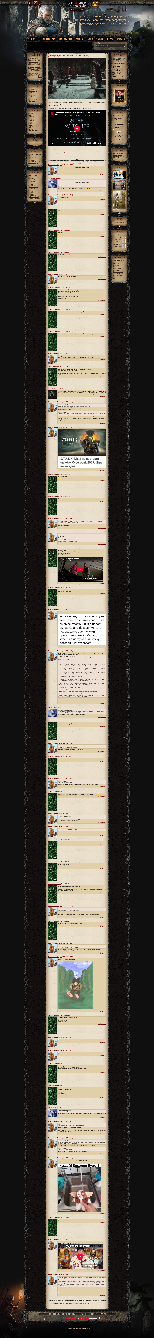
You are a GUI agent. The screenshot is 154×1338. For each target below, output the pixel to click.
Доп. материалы (33, 130)
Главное (31, 89)
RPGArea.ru (116, 263)
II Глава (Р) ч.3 (33, 192)
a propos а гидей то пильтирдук (66, 959)
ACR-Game (116, 277)
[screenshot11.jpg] (119, 210)
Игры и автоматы (34, 99)
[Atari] (80, 1319)
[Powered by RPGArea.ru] (106, 1319)
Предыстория (33, 98)
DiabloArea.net (117, 267)
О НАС (49, 1314)
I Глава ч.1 (32, 180)
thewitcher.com (116, 65)
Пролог (31, 113)
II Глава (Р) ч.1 (33, 190)
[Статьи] (125, 238)
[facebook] (125, 9)
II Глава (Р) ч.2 (33, 191)
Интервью (32, 95)
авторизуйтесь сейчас (61, 1301)
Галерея (79, 39)
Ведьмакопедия (48, 39)
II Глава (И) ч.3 (33, 188)
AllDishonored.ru (118, 273)
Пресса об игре (33, 157)
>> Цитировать (102, 174)
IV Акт (30, 125)
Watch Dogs (116, 278)
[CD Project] (70, 1319)
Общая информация (35, 154)
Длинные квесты (33, 175)
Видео (90, 39)
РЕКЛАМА (56, 1314)
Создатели (32, 101)
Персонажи (32, 158)
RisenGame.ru (117, 268)
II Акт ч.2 (31, 118)
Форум (109, 39)
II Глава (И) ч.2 (33, 187)
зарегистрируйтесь (75, 1301)
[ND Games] (99, 1319)
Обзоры (31, 96)
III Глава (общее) (34, 197)
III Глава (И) (32, 194)
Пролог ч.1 (32, 177)
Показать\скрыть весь (119, 234)
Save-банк (32, 160)
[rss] (119, 7)
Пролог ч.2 (32, 178)
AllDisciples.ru (117, 270)
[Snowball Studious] (92, 1319)
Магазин (121, 39)
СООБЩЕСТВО (93, 1314)
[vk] (108, 9)
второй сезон (65, 153)
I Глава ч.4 (32, 184)
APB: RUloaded (117, 275)
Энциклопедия (33, 91)
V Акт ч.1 (31, 126)
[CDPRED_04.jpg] (119, 178)
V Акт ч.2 (31, 127)
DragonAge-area (118, 272)
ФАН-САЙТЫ (81, 1314)
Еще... (40, 77)
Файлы (99, 39)
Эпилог (31, 129)
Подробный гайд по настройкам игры (34, 162)
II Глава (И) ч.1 (33, 185)
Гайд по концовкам (34, 198)
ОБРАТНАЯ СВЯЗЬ (68, 1314)
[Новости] (123, 238)
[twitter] (112, 9)
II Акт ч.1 (31, 116)
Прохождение (65, 39)
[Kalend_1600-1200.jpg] (119, 189)
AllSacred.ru (116, 265)
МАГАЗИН (104, 1314)
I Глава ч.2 (32, 181)
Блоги (30, 93)
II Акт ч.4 (31, 120)
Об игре (33, 39)
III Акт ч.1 (31, 122)
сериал (58, 153)
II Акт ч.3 (31, 119)
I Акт (30, 115)
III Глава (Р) (32, 195)
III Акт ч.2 (31, 123)
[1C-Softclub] (86, 1319)
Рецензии (31, 92)
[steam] (117, 9)
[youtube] (122, 9)
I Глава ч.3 (32, 182)
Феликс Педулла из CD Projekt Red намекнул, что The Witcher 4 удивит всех (119, 156)
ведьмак (52, 153)
